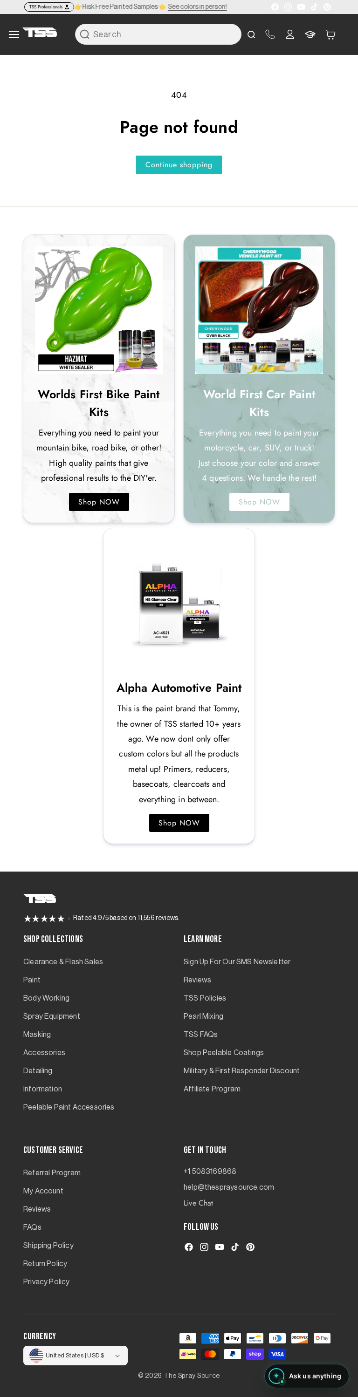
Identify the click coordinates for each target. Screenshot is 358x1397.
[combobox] (158, 34)
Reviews (197, 980)
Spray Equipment (51, 1016)
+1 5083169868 (210, 1171)
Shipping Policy (48, 1245)
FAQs (32, 1227)
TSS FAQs (201, 1034)
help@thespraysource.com (229, 1187)
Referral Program (52, 1173)
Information (42, 1089)
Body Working (46, 998)
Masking (37, 1034)
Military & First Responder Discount (242, 1071)
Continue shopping (179, 164)
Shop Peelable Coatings (224, 1052)
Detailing (38, 1071)
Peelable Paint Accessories (69, 1107)
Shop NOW (99, 502)
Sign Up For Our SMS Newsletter (237, 962)
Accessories (44, 1052)
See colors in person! (199, 7)
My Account (43, 1191)
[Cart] (330, 34)
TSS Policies (205, 998)
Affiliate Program (212, 1089)
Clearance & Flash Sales (63, 962)
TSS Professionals (45, 6)
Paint (32, 980)
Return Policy (45, 1264)
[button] (330, 34)
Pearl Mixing (203, 1016)
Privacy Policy (46, 1282)
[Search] (85, 34)
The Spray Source (192, 1376)
